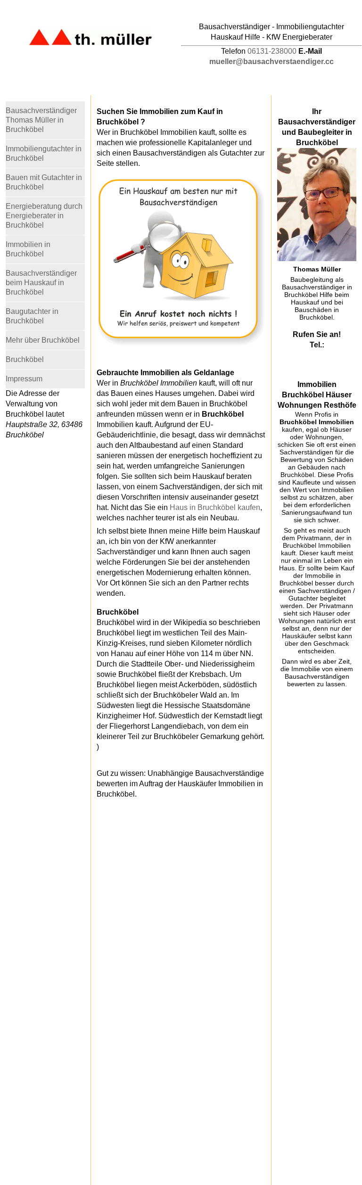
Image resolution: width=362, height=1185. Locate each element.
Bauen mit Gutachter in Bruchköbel (44, 182)
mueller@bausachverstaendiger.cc (271, 62)
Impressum (24, 379)
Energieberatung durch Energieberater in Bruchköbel (44, 215)
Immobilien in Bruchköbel (28, 249)
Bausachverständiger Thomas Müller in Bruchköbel (41, 120)
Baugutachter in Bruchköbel (32, 316)
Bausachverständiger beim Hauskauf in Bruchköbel (41, 282)
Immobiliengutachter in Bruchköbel (44, 153)
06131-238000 (271, 51)
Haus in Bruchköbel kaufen (215, 507)
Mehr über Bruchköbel (43, 340)
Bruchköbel (25, 359)
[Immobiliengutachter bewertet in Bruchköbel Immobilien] (181, 343)
